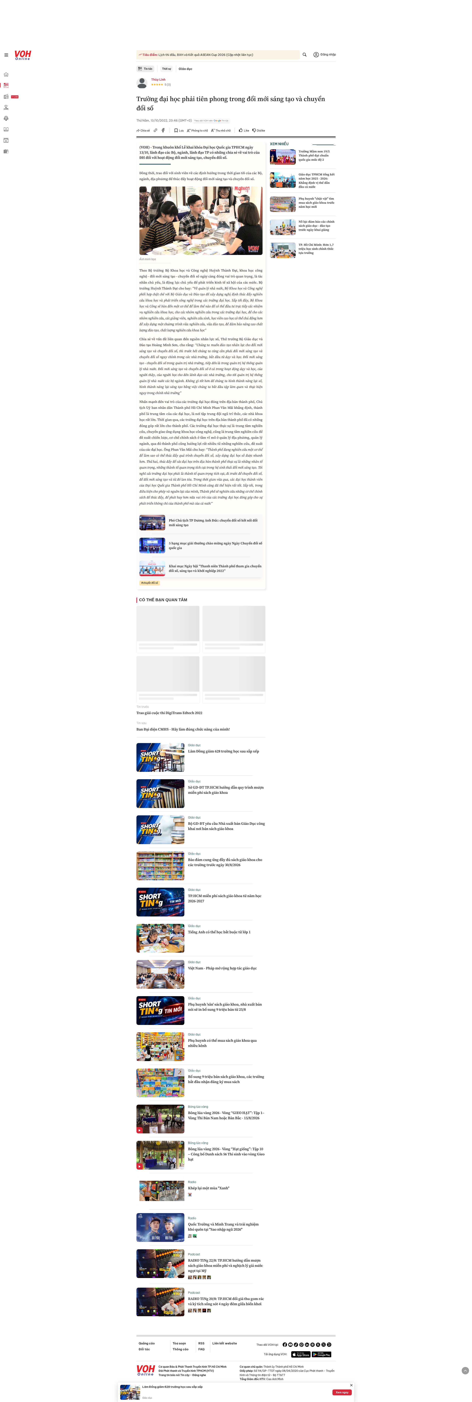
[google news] (312, 1345)
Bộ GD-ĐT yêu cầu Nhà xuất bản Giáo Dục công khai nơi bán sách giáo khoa (226, 826)
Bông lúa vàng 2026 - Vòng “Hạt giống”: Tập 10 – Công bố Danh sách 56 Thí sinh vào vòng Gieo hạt (226, 1154)
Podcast (194, 1254)
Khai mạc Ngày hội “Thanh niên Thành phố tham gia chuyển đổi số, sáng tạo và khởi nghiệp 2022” (215, 568)
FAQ (201, 1349)
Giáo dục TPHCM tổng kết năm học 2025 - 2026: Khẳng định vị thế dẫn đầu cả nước (317, 180)
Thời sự (166, 68)
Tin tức (148, 68)
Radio (192, 1182)
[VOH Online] (146, 1371)
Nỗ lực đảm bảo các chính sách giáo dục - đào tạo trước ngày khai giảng (316, 226)
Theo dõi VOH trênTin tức (211, 120)
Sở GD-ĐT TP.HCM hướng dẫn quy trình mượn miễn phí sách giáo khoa (226, 790)
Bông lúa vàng (198, 1107)
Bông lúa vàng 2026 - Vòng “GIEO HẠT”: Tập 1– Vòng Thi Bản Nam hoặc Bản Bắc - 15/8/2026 (226, 1115)
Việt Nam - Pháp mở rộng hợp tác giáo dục (222, 968)
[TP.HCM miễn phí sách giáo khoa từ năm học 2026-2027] (160, 902)
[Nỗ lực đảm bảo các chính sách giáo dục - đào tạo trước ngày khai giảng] (283, 227)
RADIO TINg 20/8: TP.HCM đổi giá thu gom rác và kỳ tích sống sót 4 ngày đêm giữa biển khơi (226, 1301)
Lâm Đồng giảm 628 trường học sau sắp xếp (223, 751)
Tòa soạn (179, 1343)
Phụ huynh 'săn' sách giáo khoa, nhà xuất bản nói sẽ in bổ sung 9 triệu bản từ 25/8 (225, 1007)
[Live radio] (21, 97)
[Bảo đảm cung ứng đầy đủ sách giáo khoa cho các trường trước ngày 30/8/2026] (160, 866)
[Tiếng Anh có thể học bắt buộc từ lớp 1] (160, 938)
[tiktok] (296, 1345)
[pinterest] (301, 1345)
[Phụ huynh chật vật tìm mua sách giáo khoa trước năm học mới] (283, 204)
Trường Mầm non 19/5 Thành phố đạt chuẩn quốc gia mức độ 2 (314, 155)
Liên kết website (224, 1343)
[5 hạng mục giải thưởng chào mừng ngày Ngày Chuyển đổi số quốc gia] (152, 545)
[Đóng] (351, 1385)
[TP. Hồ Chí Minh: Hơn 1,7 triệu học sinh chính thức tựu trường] (283, 250)
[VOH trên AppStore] (301, 1355)
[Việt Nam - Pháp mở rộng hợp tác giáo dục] (160, 974)
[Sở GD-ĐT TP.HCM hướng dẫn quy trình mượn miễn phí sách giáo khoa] (160, 793)
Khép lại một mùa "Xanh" (208, 1188)
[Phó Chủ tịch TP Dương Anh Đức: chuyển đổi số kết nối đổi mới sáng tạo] (152, 522)
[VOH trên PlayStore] (321, 1355)
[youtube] (290, 1345)
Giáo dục (185, 68)
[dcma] (318, 1345)
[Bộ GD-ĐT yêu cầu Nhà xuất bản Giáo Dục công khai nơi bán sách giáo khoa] (160, 829)
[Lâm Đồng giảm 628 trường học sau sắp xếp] (160, 757)
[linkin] (307, 1345)
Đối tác (144, 1349)
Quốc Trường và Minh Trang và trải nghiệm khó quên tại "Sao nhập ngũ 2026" (223, 1227)
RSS (201, 1343)
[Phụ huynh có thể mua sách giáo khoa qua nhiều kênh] (160, 1046)
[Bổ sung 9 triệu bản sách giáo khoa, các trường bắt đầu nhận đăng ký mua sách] (160, 1082)
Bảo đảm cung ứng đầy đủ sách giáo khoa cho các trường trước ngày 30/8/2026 (225, 862)
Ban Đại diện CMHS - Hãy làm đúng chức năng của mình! (183, 729)
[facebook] (163, 131)
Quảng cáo (147, 1343)
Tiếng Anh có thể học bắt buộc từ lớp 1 (219, 932)
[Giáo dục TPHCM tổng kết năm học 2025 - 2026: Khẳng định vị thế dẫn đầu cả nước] (283, 180)
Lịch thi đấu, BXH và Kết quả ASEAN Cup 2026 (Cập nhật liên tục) (205, 55)
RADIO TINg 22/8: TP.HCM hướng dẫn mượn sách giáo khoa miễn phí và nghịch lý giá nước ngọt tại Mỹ (225, 1265)
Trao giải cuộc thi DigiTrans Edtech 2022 (169, 712)
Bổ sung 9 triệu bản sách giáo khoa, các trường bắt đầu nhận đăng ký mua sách (226, 1079)
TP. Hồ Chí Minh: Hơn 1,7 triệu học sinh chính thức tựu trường (316, 249)
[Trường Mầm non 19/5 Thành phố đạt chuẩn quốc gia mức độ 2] (283, 157)
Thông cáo (180, 1349)
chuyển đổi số (150, 582)
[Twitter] (323, 1345)
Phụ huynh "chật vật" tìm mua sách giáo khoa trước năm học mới (316, 202)
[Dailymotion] (329, 1345)
